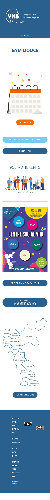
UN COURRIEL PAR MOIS (25, 302)
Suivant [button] (40, 427)
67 (25, 283)
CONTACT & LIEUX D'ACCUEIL (15, 425)
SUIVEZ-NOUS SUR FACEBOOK (16, 469)
